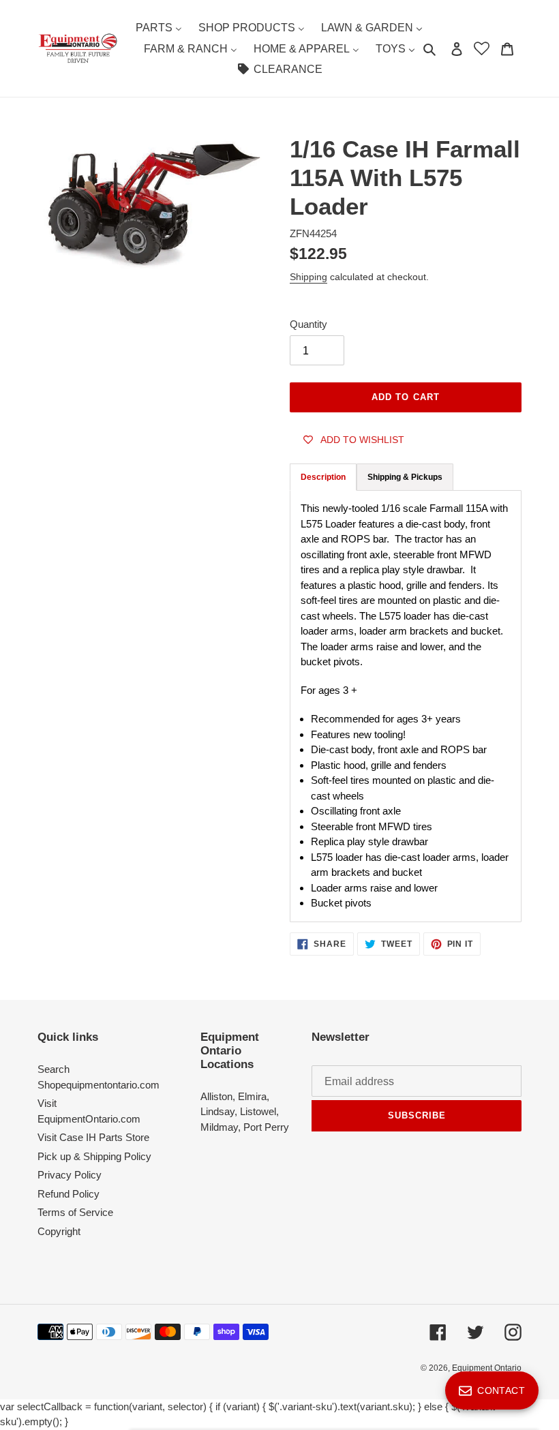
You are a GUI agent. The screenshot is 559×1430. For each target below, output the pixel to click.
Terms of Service (75, 1212)
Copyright (58, 1231)
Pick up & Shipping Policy (94, 1156)
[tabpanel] (406, 706)
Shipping (308, 276)
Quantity (308, 324)
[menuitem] (158, 27)
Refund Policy (68, 1194)
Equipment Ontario (487, 1368)
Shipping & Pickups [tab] (404, 477)
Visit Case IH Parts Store (93, 1137)
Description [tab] (323, 477)
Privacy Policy (69, 1175)
